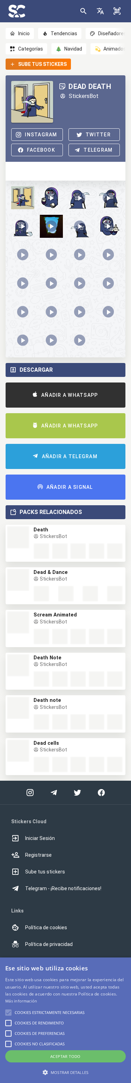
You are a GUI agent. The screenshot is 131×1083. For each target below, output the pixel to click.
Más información (21, 1001)
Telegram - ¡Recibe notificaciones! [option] (63, 888)
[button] (100, 11)
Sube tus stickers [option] (45, 871)
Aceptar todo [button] (65, 1056)
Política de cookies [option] (46, 927)
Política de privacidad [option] (49, 944)
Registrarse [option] (38, 855)
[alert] (65, 1020)
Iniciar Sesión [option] (40, 838)
